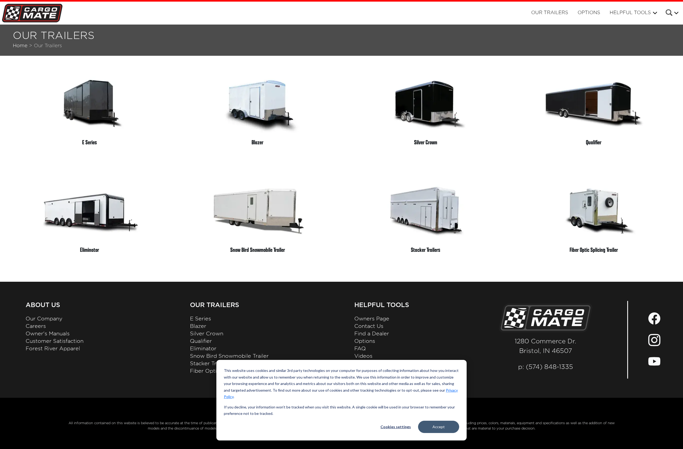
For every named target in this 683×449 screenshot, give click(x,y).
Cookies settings (395, 426)
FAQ (360, 348)
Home (20, 45)
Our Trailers (549, 12)
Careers (36, 326)
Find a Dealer (371, 333)
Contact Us (368, 326)
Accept (438, 426)
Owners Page (371, 318)
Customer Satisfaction (55, 341)
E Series (200, 318)
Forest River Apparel (53, 348)
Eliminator (203, 348)
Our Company (44, 318)
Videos (363, 356)
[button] (672, 13)
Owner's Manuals (48, 333)
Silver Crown (206, 333)
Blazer (198, 326)
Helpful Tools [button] (630, 12)
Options (589, 12)
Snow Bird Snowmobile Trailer (229, 356)
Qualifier (201, 341)
